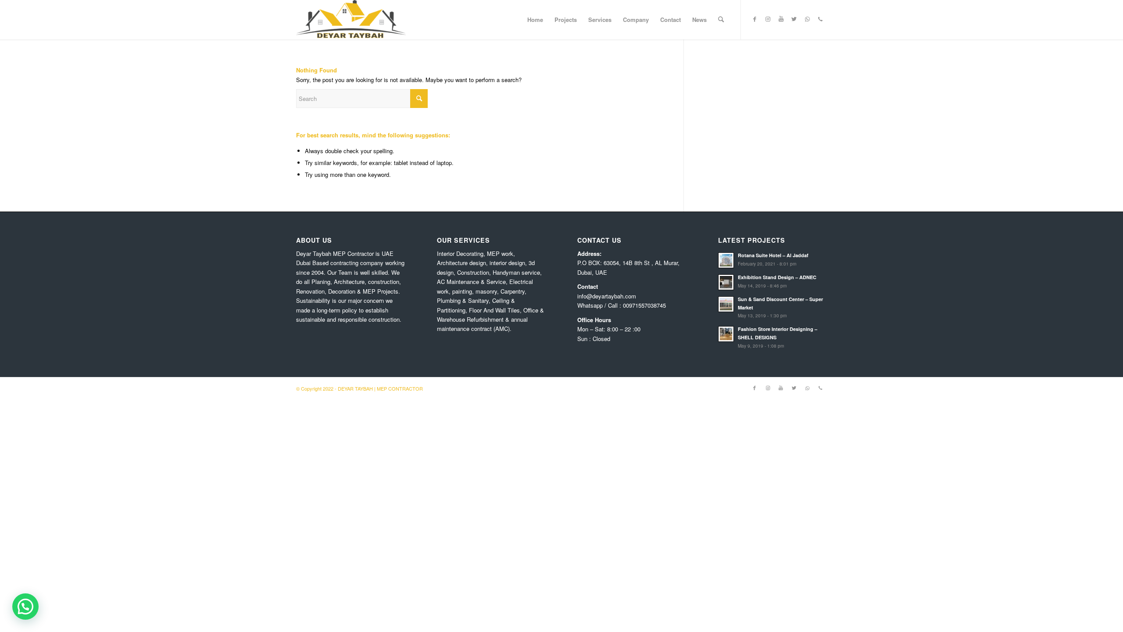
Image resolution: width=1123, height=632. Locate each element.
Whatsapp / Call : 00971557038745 (621, 305)
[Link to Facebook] (754, 19)
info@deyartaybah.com (606, 296)
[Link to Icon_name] (820, 19)
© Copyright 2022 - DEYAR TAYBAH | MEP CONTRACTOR (359, 388)
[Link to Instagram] (767, 19)
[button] (25, 606)
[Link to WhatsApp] (807, 19)
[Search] (721, 20)
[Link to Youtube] (780, 19)
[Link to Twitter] (794, 19)
